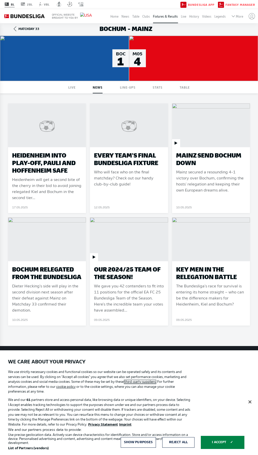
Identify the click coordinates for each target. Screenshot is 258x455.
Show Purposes (138, 442)
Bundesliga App (201, 5)
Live (183, 16)
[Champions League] (69, 4)
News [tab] (98, 87)
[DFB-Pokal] (59, 4)
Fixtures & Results (165, 16)
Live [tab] (72, 87)
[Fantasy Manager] (221, 4)
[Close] (249, 401)
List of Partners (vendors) (28, 448)
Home (114, 16)
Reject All (178, 442)
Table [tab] (185, 87)
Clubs (146, 16)
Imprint (125, 424)
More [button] (239, 16)
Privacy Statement (103, 424)
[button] (250, 16)
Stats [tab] (158, 87)
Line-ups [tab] (128, 87)
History (194, 16)
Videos (206, 16)
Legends (220, 16)
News (125, 16)
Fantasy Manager (240, 5)
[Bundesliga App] (183, 4)
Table (135, 16)
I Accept (219, 442)
